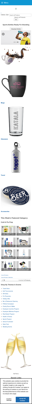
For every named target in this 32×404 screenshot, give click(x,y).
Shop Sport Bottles (16, 29)
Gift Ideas (5, 293)
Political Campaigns (8, 304)
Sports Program (7, 319)
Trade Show (6, 288)
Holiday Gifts (6, 299)
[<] (3, 280)
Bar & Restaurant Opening (10, 301)
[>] (4, 280)
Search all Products (19, 17)
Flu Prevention (7, 296)
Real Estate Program (8, 314)
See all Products (4, 275)
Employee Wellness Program (11, 311)
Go (16, 19)
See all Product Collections (7, 277)
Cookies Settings (9, 399)
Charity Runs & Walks (9, 306)
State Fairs (6, 324)
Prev (3, 34)
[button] (5, 15)
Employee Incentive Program (11, 309)
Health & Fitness (7, 316)
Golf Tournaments (8, 291)
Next (28, 34)
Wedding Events (7, 327)
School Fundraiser (8, 321)
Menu (5, 2)
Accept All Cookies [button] (22, 399)
